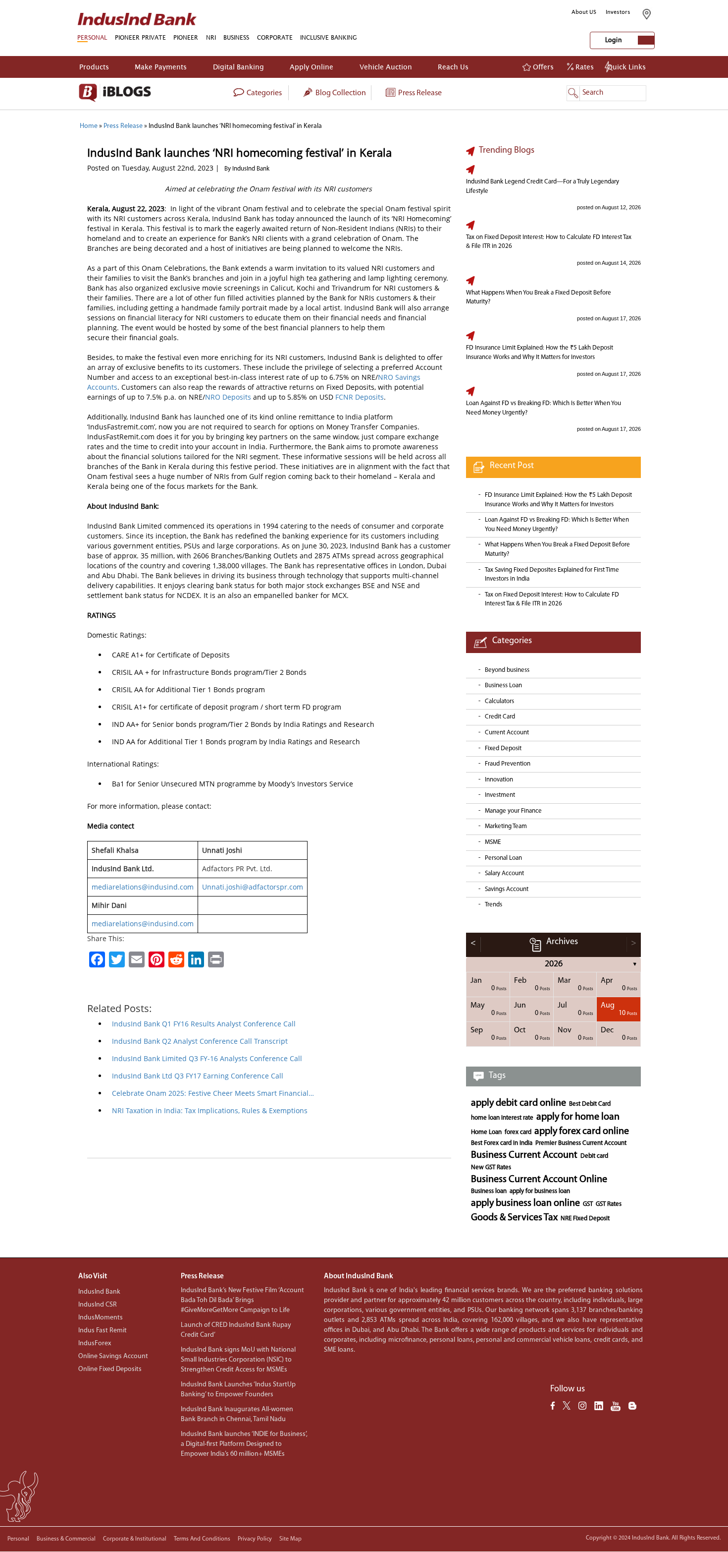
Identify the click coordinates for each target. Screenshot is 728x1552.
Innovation (499, 779)
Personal (18, 1539)
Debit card (594, 1156)
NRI (211, 37)
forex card (518, 1132)
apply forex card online (581, 1131)
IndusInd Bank (99, 1292)
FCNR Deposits (359, 397)
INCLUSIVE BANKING (328, 37)
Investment (500, 795)
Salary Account (504, 873)
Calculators (499, 701)
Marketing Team (506, 826)
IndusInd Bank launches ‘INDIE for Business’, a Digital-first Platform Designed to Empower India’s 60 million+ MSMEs (244, 1444)
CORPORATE (275, 37)
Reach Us (453, 66)
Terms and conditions (202, 1539)
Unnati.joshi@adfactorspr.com (252, 887)
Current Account (507, 732)
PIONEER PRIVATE (140, 37)
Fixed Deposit (503, 748)
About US (584, 12)
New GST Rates (491, 1167)
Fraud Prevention (507, 764)
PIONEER (185, 37)
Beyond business (507, 670)
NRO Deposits (228, 397)
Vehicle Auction (386, 66)
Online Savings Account (113, 1356)
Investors (618, 12)
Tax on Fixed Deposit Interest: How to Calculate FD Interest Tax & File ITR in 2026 (548, 242)
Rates (583, 66)
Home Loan (486, 1132)
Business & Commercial (66, 1539)
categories (263, 93)
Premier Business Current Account (580, 1143)
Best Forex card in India (501, 1143)
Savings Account (506, 889)
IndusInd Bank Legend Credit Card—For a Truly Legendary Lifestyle (542, 186)
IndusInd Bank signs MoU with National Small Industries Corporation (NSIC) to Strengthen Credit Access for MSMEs (238, 1359)
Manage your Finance (513, 811)
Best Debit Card (590, 1104)
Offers (542, 66)
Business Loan (503, 685)
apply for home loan (578, 1117)
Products (94, 66)
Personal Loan (503, 858)
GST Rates (609, 1204)
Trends (493, 904)
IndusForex (94, 1343)
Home (89, 126)
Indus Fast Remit (102, 1330)
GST (588, 1204)
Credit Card (500, 717)
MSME (493, 842)
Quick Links (626, 66)
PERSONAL (92, 37)
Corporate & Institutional (134, 1539)
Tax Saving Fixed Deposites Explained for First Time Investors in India (552, 575)
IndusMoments (100, 1317)
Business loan (489, 1191)
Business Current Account (524, 1155)
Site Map (290, 1539)
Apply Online (311, 66)
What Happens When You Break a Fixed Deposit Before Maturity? (538, 297)
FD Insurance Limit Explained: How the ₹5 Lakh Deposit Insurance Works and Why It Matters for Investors (539, 352)
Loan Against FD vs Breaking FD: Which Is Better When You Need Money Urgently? (543, 408)
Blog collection (340, 93)
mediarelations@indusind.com (143, 887)
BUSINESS (236, 37)
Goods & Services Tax (514, 1218)
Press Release (419, 93)
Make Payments (161, 66)
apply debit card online (518, 1103)
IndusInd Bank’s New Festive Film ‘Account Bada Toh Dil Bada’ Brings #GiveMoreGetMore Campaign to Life (242, 1300)
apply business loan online (525, 1203)
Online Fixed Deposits (110, 1369)
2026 (554, 964)
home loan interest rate (502, 1118)
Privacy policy (255, 1539)
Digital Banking (238, 66)
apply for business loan (540, 1191)
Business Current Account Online (539, 1180)
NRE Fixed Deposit (585, 1218)
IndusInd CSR (97, 1305)
